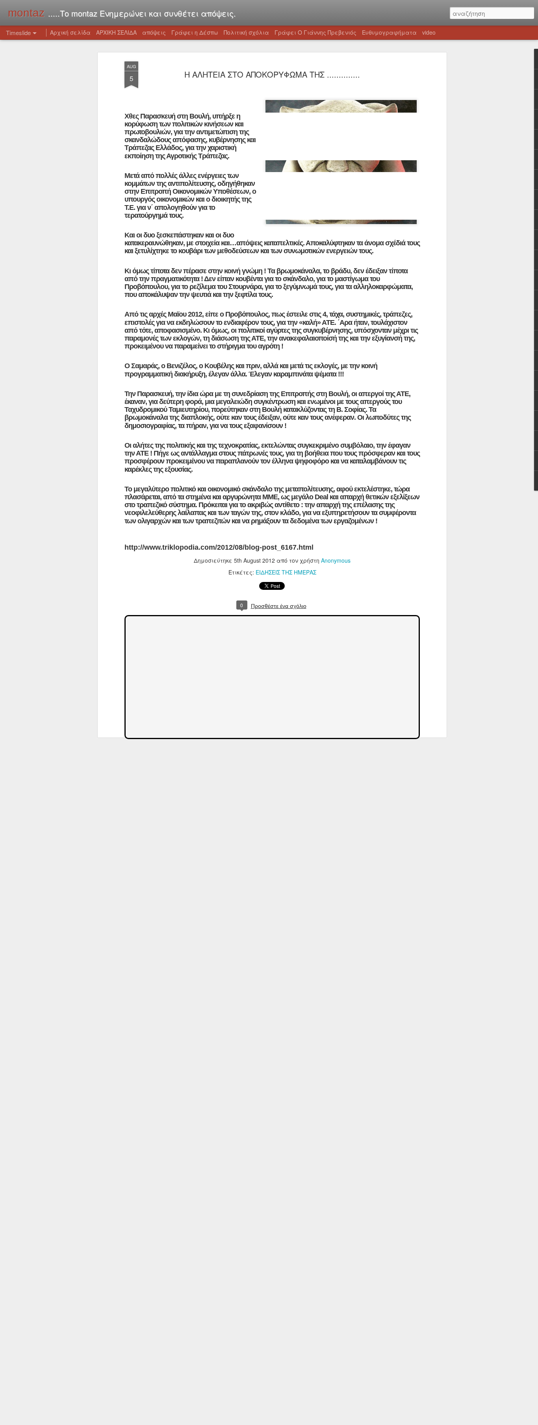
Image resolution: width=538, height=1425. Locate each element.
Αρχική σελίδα (70, 32)
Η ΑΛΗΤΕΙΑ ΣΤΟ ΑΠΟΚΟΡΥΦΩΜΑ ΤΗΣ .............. (272, 74)
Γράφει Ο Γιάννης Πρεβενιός (315, 32)
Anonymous (336, 560)
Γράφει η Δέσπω (194, 32)
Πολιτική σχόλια (246, 32)
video (429, 32)
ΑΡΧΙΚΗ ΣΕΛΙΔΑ (116, 32)
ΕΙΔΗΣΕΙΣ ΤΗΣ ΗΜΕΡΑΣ (286, 572)
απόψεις (154, 32)
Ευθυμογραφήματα (389, 32)
